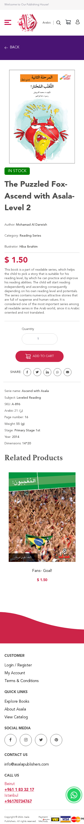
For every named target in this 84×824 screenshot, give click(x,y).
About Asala (15, 709)
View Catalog (16, 717)
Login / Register (18, 665)
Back (14, 47)
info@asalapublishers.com (26, 764)
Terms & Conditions (21, 681)
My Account (14, 673)
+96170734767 (18, 801)
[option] (42, 530)
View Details (42, 541)
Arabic (47, 22)
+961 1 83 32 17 (19, 790)
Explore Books (16, 702)
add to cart (43, 356)
